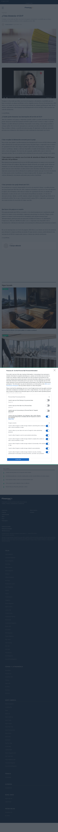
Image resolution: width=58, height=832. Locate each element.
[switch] (48, 400)
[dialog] (29, 416)
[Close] (55, 370)
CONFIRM (18, 459)
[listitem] (29, 397)
